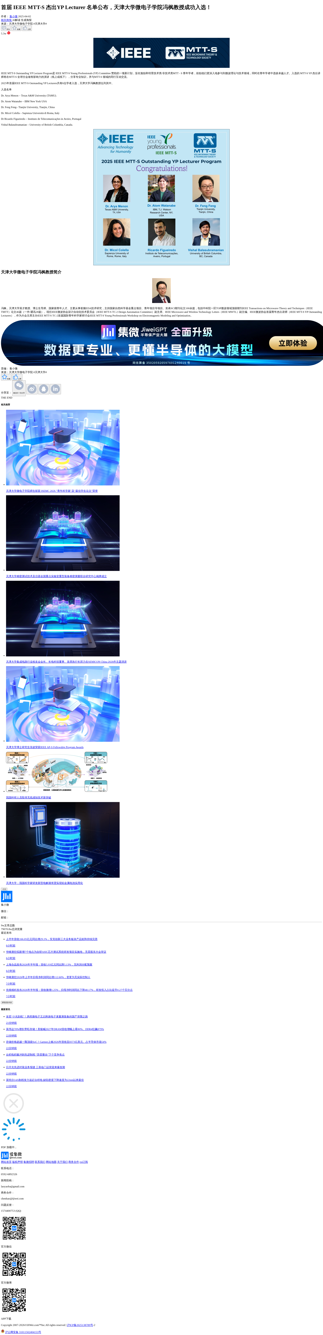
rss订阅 (84, 1161)
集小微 (14, 16)
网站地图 (51, 1161)
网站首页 (6, 1161)
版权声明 (17, 1161)
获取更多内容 (7, 1002)
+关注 (4, 889)
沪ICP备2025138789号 (80, 1325)
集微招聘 (28, 1161)
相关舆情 (6, 20)
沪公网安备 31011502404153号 (23, 1332)
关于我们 (62, 1161)
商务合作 (73, 1161)
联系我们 (40, 1161)
